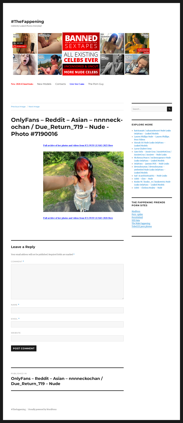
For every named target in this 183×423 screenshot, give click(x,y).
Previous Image (18, 106)
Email (15, 319)
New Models (44, 84)
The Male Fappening (141, 223)
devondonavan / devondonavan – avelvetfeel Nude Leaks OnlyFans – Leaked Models (150, 170)
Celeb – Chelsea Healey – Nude (148, 188)
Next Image (34, 106)
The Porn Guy (96, 84)
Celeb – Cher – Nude (143, 179)
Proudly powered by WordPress (42, 409)
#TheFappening (27, 21)
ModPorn (136, 211)
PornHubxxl (137, 217)
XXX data (136, 220)
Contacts (60, 84)
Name (15, 305)
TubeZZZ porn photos (142, 226)
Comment (17, 261)
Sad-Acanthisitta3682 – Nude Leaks (150, 176)
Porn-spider (137, 214)
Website (16, 333)
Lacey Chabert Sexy (143, 148)
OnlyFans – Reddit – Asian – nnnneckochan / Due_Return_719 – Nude (67, 123)
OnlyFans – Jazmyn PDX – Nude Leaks (151, 164)
